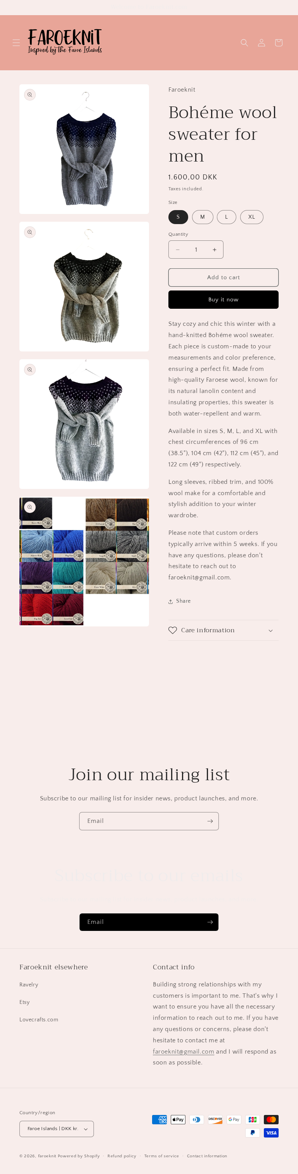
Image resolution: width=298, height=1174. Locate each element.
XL (251, 217)
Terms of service (161, 1156)
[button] (16, 42)
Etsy (24, 1002)
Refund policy (122, 1156)
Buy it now (223, 299)
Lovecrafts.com (38, 1020)
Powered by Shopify (79, 1156)
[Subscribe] (209, 821)
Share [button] (183, 601)
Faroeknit (47, 1156)
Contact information (207, 1156)
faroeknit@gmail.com (183, 1051)
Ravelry (28, 985)
